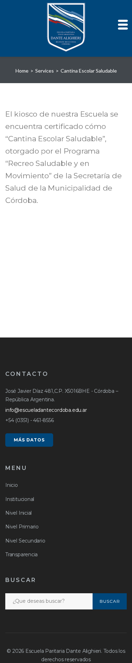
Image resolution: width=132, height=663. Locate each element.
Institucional (19, 499)
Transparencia (21, 554)
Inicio (11, 485)
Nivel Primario (22, 526)
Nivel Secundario (25, 541)
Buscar (110, 601)
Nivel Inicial (18, 513)
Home (22, 71)
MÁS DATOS (29, 439)
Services (44, 71)
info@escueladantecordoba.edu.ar (46, 410)
